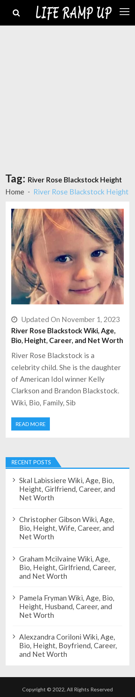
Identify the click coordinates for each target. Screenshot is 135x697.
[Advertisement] (67, 96)
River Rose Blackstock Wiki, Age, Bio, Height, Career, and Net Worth (67, 335)
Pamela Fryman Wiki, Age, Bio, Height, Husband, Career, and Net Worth (66, 606)
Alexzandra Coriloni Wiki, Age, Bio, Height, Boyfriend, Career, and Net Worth (68, 645)
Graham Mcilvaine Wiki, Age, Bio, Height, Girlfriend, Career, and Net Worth (67, 567)
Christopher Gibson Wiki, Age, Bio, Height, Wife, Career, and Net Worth (66, 528)
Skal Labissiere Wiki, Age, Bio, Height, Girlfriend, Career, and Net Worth (67, 489)
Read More (30, 424)
